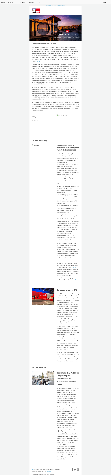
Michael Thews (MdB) (7, 2)
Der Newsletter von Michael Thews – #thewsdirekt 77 (28, 2)
